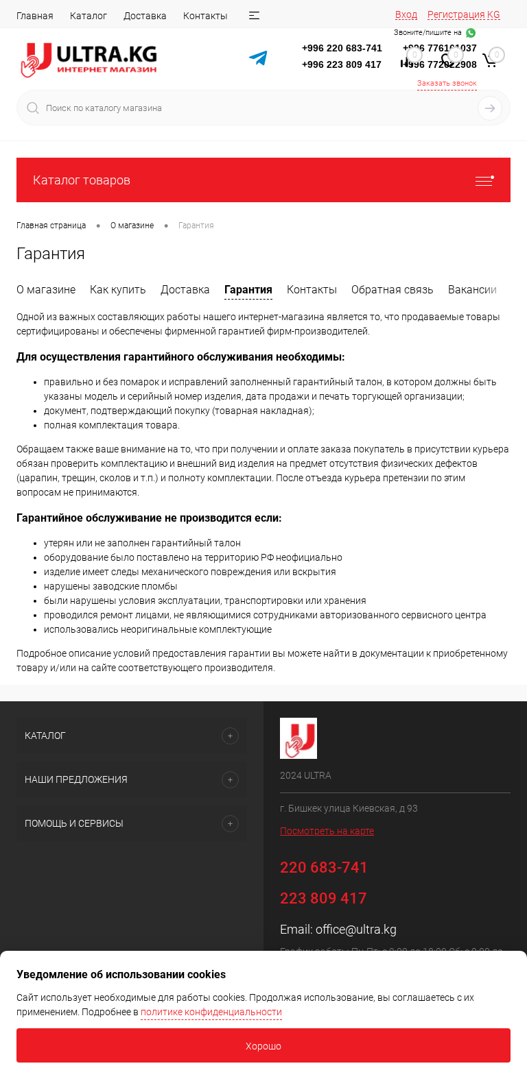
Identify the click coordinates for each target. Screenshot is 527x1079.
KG (493, 14)
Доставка (145, 15)
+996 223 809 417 (342, 64)
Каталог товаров (81, 180)
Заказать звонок (447, 83)
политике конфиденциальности (211, 1011)
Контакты (205, 15)
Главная (35, 15)
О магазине (45, 289)
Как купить (118, 289)
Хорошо (263, 1046)
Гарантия (248, 289)
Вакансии (472, 289)
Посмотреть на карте (327, 830)
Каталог (88, 15)
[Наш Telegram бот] (258, 59)
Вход (406, 14)
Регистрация (456, 14)
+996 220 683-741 (342, 48)
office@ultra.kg (356, 929)
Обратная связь (392, 289)
